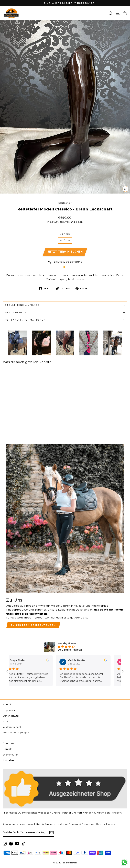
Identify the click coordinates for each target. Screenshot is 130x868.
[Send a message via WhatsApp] (124, 862)
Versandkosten (74, 222)
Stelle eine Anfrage (22, 305)
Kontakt (8, 704)
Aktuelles (8, 760)
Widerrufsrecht (12, 727)
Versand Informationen (25, 320)
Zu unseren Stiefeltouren (33, 625)
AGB (5, 721)
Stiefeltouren (11, 754)
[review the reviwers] (37, 660)
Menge (65, 234)
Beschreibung (17, 312)
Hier (5, 812)
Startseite (64, 202)
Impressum (9, 710)
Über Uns (8, 743)
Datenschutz (10, 715)
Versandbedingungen (16, 732)
